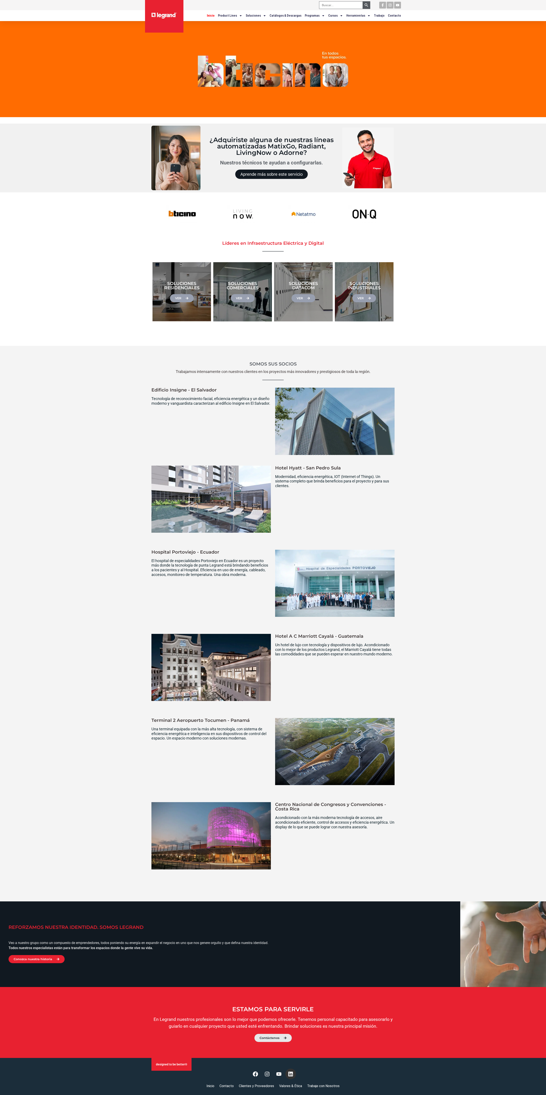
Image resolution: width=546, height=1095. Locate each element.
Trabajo (379, 15)
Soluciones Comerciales (243, 285)
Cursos (333, 15)
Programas (312, 15)
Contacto (394, 15)
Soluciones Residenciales (182, 285)
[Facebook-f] (382, 5)
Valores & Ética (290, 1086)
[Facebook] (255, 1074)
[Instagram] (390, 5)
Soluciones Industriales (364, 285)
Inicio (211, 15)
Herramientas (355, 15)
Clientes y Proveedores (256, 1086)
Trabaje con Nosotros (323, 1086)
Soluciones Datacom (303, 285)
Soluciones (253, 15)
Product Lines (227, 15)
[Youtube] (397, 5)
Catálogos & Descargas (285, 15)
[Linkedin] (290, 1074)
